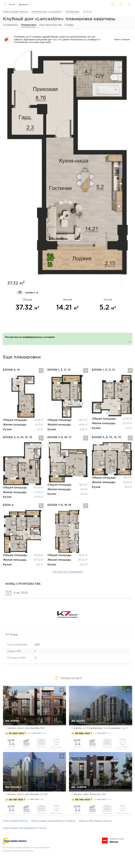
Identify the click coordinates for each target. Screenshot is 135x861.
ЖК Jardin (78, 787)
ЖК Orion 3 (13, 787)
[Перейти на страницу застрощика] (67, 627)
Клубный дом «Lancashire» (46, 12)
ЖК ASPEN (12, 721)
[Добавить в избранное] (122, 283)
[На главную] (23, 4)
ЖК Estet (78, 721)
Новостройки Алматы (15, 12)
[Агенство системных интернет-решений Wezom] (113, 840)
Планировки (72, 12)
